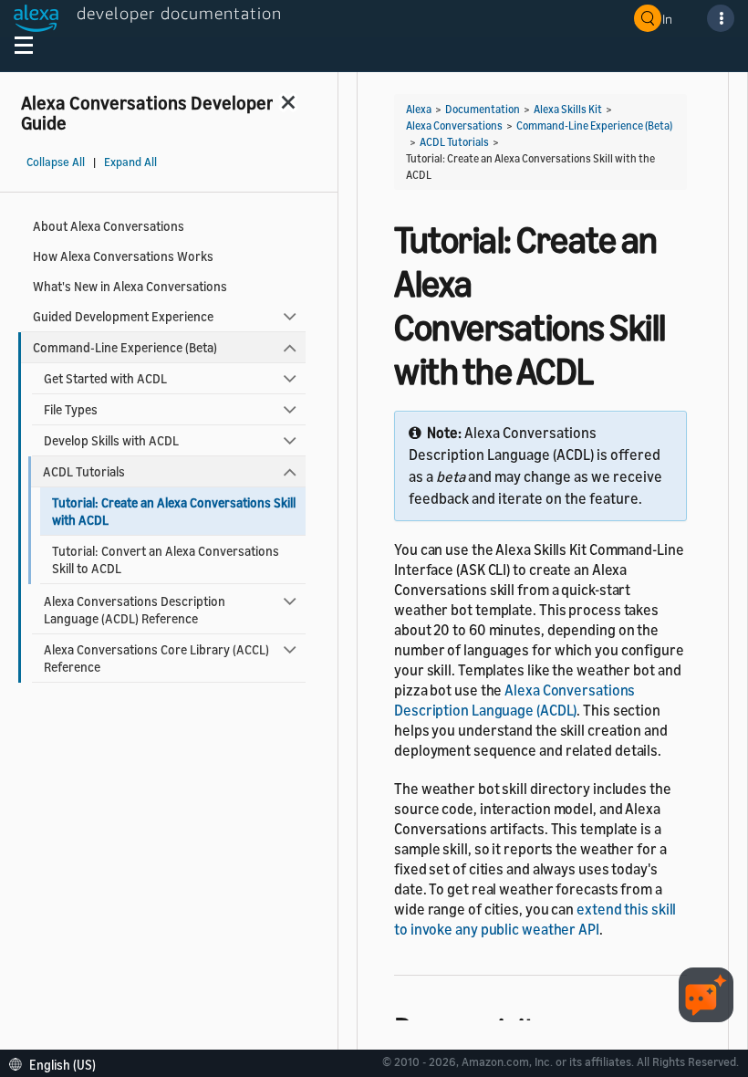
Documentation (482, 109)
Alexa (418, 109)
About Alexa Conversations (108, 226)
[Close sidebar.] (289, 102)
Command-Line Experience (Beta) (125, 347)
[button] (57, 1063)
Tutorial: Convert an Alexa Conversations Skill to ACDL (165, 559)
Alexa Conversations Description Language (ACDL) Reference (134, 609)
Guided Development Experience (123, 316)
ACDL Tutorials (84, 471)
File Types (71, 409)
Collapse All (55, 162)
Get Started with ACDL (105, 378)
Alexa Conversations (454, 125)
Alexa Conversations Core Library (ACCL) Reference (156, 658)
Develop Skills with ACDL (111, 440)
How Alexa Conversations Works (123, 256)
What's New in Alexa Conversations (130, 286)
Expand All (130, 162)
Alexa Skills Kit (568, 109)
